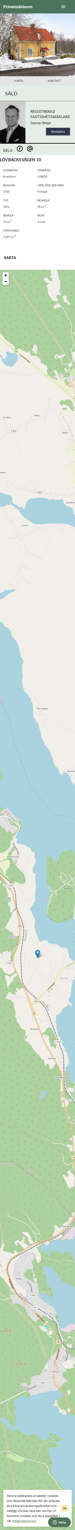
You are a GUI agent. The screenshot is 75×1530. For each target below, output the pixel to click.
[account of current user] (63, 7)
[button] (37, 954)
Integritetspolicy (24, 1521)
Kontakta (58, 131)
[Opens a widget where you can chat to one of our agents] (59, 1522)
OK (65, 1508)
